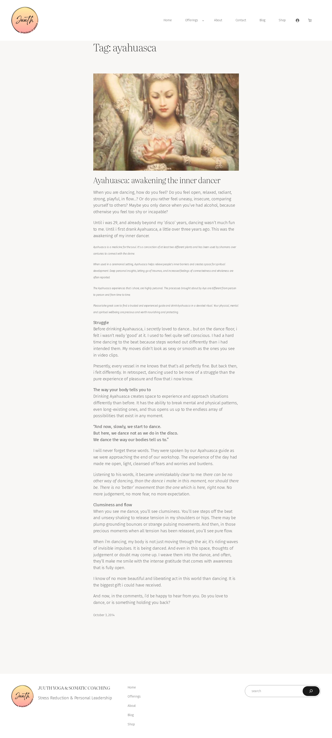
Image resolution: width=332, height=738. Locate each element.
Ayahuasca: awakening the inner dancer (156, 180)
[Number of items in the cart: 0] (310, 20)
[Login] (297, 20)
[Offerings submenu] (203, 20)
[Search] (311, 691)
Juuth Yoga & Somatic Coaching (74, 687)
